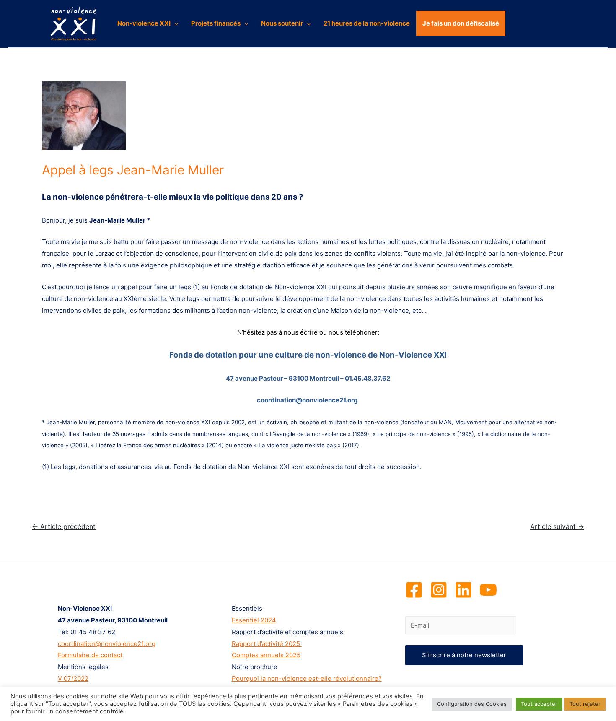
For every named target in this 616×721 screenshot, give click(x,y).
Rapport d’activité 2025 (267, 644)
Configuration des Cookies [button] (472, 703)
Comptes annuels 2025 (266, 655)
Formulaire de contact (90, 655)
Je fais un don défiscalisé (460, 23)
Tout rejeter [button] (584, 703)
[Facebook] (414, 590)
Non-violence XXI (144, 23)
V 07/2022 (73, 678)
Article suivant (557, 527)
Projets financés (216, 23)
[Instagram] (439, 590)
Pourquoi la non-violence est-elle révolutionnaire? (307, 678)
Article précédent (64, 527)
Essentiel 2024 (254, 620)
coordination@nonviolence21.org (106, 644)
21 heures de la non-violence (367, 23)
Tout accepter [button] (539, 703)
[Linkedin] (463, 590)
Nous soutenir (282, 23)
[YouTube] (488, 590)
